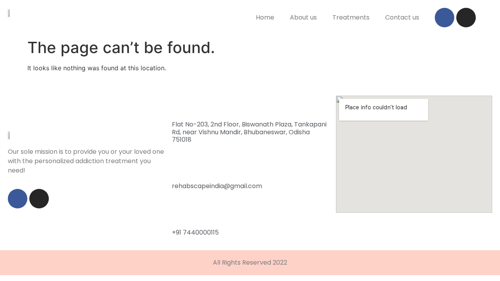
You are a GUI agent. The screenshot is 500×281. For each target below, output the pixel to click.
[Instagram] (466, 17)
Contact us (402, 17)
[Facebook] (444, 17)
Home (265, 17)
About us (303, 17)
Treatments (351, 17)
